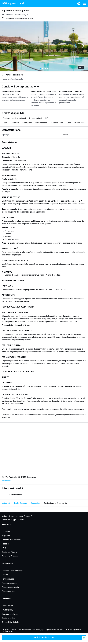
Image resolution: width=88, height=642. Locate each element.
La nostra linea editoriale (12, 540)
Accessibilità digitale (10, 622)
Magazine (6, 536)
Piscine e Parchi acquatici (12, 571)
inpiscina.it (6, 503)
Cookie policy (7, 606)
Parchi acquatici (8, 579)
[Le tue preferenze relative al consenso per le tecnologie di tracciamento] (84, 638)
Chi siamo (6, 531)
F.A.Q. (4, 548)
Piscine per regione (10, 583)
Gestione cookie (8, 618)
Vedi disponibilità (42, 637)
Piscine (5, 575)
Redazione (6, 544)
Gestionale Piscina (9, 552)
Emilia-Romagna (20, 503)
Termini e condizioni (10, 614)
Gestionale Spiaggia (10, 556)
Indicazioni (6, 481)
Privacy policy (7, 610)
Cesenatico (35, 503)
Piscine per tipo (8, 591)
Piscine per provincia (10, 587)
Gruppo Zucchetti (17, 520)
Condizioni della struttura (12, 494)
